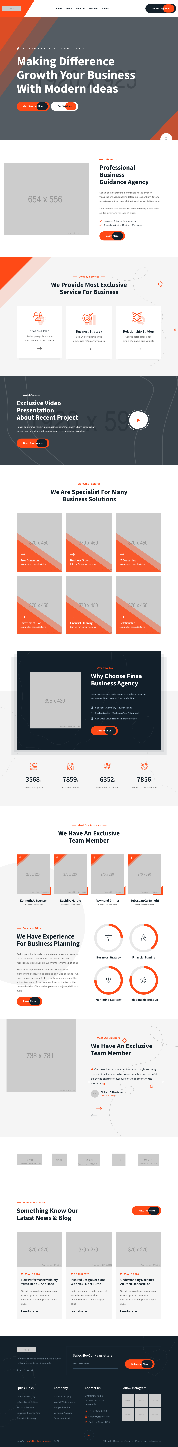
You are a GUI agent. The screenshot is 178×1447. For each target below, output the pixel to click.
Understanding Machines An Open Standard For (137, 1282)
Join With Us (104, 730)
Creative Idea (39, 331)
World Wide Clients (64, 1402)
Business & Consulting (29, 1413)
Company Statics (63, 1418)
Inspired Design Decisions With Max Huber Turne (88, 1282)
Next (163, 1082)
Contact (106, 8)
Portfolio (93, 8)
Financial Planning (26, 1418)
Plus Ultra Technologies (38, 1441)
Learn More (112, 235)
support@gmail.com (99, 1416)
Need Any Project (33, 443)
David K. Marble (70, 900)
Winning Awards (63, 1413)
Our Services (64, 106)
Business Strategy (89, 331)
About (69, 8)
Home (59, 8)
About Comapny (62, 1396)
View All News (146, 1210)
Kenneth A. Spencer (33, 900)
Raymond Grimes (107, 900)
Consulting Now (161, 8)
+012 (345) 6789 (97, 1411)
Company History (26, 1396)
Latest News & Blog (27, 1402)
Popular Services (26, 1407)
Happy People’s (62, 1407)
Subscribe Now (139, 1364)
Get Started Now (33, 106)
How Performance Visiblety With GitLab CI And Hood (39, 1282)
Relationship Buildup (138, 331)
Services (80, 8)
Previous (89, 1082)
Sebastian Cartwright (144, 900)
